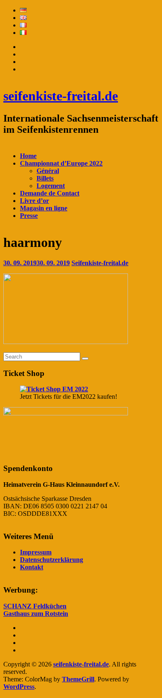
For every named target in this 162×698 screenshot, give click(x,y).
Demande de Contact (49, 193)
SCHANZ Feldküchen (34, 606)
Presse (29, 215)
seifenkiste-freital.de (60, 95)
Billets (45, 178)
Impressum (36, 552)
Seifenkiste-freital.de (99, 262)
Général (48, 170)
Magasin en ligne (43, 208)
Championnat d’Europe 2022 (61, 163)
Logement (51, 185)
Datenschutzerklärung (51, 559)
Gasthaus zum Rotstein (35, 613)
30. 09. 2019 (36, 262)
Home (28, 155)
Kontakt (31, 567)
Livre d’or (34, 200)
